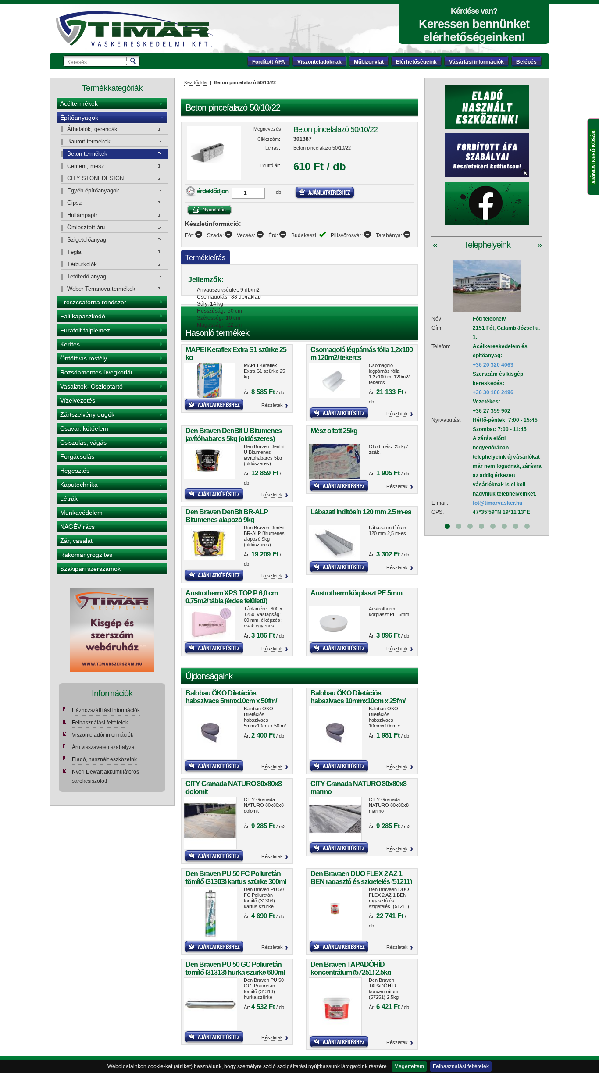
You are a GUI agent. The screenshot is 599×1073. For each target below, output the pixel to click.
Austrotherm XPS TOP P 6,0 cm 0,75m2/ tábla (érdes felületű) (231, 597)
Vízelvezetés (77, 400)
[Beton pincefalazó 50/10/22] (213, 153)
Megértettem (409, 1066)
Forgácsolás (77, 456)
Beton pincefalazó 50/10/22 (335, 129)
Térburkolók (82, 264)
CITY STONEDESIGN (95, 178)
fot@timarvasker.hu (497, 503)
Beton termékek (87, 153)
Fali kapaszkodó (82, 316)
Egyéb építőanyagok (93, 190)
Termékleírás (205, 257)
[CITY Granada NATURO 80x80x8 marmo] (335, 819)
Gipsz (74, 203)
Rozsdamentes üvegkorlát (96, 372)
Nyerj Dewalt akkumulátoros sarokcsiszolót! (105, 776)
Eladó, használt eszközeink (104, 759)
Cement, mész (85, 166)
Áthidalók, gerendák (92, 129)
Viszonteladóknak (319, 62)
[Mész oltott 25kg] (335, 461)
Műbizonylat (369, 62)
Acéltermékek (79, 103)
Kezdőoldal (195, 82)
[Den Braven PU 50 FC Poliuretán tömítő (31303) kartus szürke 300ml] (210, 913)
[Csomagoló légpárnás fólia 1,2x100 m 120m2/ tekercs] (335, 380)
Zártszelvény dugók (87, 414)
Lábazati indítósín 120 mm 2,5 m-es (360, 512)
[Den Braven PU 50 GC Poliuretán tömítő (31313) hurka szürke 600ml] (210, 1004)
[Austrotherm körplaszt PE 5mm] (335, 624)
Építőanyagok (79, 117)
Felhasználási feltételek (461, 1066)
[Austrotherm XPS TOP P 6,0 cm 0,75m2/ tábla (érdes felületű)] (210, 624)
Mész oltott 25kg (333, 431)
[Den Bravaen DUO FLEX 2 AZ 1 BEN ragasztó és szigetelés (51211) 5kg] (335, 913)
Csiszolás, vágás (83, 442)
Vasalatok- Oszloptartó (91, 386)
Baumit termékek (89, 141)
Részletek (272, 405)
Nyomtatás (209, 210)
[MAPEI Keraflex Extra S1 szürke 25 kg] (210, 380)
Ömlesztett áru (86, 227)
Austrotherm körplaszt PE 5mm (356, 593)
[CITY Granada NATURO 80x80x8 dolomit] (210, 823)
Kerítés (70, 344)
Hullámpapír (82, 215)
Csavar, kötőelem (84, 428)
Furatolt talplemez (85, 330)
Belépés (526, 62)
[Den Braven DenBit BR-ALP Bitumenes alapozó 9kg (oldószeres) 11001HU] (210, 542)
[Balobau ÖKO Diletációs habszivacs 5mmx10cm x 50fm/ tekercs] (210, 732)
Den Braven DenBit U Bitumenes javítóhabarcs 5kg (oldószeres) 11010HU (233, 438)
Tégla (74, 252)
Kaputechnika (79, 484)
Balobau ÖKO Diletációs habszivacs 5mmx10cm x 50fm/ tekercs (231, 701)
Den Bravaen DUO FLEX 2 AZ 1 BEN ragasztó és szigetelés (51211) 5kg (361, 881)
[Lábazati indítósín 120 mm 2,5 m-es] (335, 542)
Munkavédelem (81, 512)
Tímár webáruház (134, 29)
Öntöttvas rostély (83, 358)
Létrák (69, 498)
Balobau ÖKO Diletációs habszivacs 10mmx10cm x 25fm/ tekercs (357, 701)
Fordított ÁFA (268, 62)
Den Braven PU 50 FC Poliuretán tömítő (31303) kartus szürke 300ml (235, 877)
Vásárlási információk (476, 62)
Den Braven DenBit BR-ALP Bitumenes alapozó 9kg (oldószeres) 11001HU (226, 519)
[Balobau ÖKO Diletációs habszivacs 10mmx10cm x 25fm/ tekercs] (335, 732)
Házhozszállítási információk (106, 710)
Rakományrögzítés (86, 554)
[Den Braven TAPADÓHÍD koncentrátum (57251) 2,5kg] (335, 1006)
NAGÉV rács (77, 526)
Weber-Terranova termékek (101, 288)
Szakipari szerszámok (90, 568)
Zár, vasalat (76, 540)
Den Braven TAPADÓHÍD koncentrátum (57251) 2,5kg (350, 968)
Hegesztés (74, 470)
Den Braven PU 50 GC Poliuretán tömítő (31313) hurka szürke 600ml (235, 968)
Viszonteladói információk (102, 735)
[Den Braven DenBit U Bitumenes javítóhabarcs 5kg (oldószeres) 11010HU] (210, 461)
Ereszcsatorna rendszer (93, 302)
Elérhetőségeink (416, 62)
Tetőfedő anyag (86, 276)
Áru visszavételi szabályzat (104, 747)
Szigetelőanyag (86, 239)
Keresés (133, 61)
